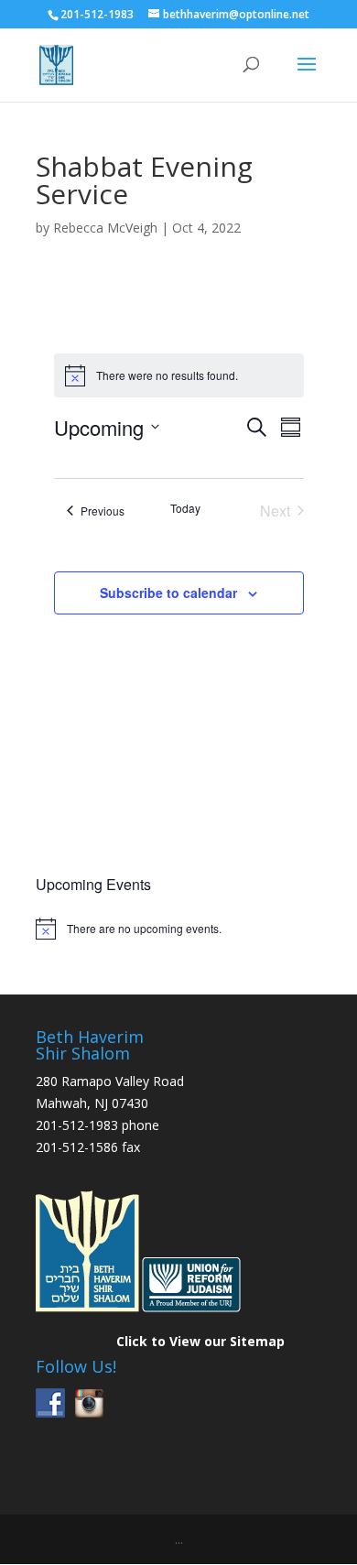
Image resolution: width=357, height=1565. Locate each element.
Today (185, 508)
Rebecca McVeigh (105, 227)
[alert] (178, 929)
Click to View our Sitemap (200, 1341)
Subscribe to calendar (168, 592)
